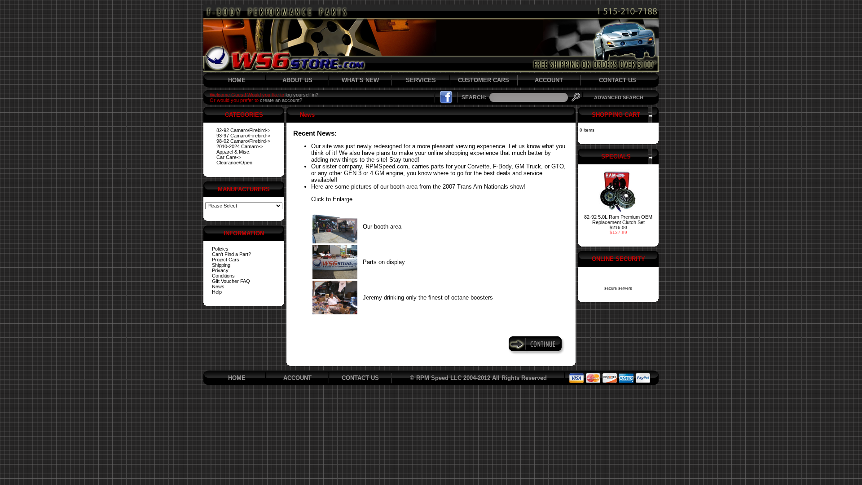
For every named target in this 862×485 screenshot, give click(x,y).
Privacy (220, 270)
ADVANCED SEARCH (618, 97)
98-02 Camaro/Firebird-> (243, 141)
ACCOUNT (549, 80)
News (218, 286)
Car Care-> (228, 157)
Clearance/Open (234, 162)
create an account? (281, 100)
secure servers (618, 288)
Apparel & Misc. (233, 151)
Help (217, 292)
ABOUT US (297, 80)
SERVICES (421, 80)
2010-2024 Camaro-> (239, 146)
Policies (220, 248)
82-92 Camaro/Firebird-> (243, 130)
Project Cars (225, 259)
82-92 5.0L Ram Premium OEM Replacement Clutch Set (618, 219)
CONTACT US (617, 80)
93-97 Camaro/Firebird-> (243, 135)
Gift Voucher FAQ (231, 281)
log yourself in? (302, 94)
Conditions (223, 275)
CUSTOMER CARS (483, 80)
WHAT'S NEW (360, 80)
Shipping (221, 265)
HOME (237, 80)
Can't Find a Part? (231, 254)
